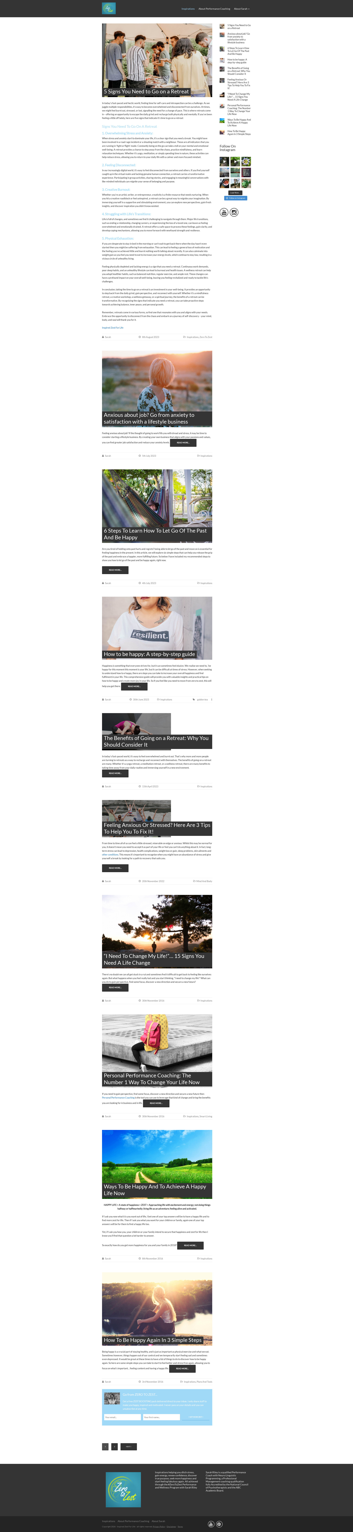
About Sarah (240, 8)
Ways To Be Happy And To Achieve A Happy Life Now (239, 122)
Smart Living (206, 1116)
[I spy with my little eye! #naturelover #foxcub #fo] (235, 172)
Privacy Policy (159, 1526)
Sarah (108, 337)
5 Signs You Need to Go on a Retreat (239, 27)
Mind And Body (204, 881)
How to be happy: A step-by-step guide (237, 61)
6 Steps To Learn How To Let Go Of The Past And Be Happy (238, 51)
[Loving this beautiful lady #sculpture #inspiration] (235, 183)
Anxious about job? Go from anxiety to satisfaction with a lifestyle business (239, 38)
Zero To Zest (206, 337)
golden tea (202, 699)
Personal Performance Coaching (118, 1097)
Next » (128, 1447)
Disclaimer (171, 1526)
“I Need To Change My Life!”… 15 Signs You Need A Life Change (239, 96)
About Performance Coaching (214, 8)
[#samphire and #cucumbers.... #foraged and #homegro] (246, 183)
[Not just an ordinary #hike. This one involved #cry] (224, 172)
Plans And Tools (204, 1381)
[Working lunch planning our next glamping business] (224, 183)
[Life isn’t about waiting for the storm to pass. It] (246, 172)
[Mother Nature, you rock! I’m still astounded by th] (246, 161)
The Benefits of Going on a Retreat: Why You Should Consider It (239, 71)
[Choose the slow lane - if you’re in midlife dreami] (235, 161)
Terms (180, 1526)
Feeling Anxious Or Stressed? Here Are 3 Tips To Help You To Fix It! (239, 84)
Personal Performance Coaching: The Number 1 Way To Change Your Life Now (239, 109)
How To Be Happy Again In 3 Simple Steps (239, 132)
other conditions (110, 854)
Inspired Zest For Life (112, 327)
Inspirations (188, 8)
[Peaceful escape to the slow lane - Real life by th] (224, 161)
